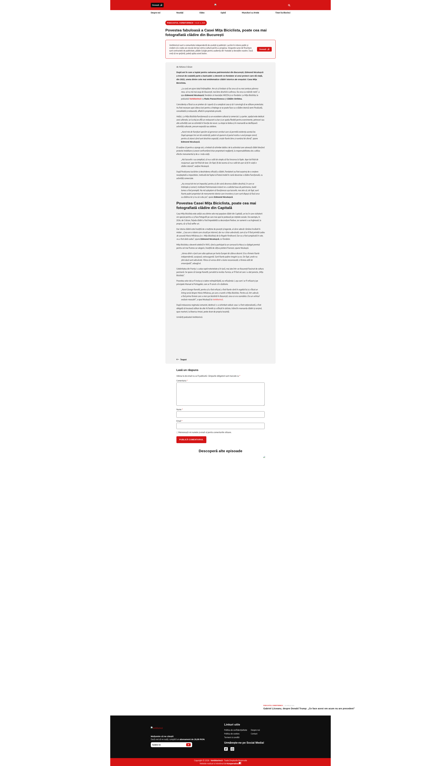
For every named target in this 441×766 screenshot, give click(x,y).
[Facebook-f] (226, 749)
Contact (254, 733)
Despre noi (155, 12)
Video (202, 12)
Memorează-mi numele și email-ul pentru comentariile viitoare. (205, 432)
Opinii (223, 12)
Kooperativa (233, 763)
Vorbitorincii (218, 299)
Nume (179, 409)
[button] (289, 5)
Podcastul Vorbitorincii (180, 23)
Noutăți (179, 12)
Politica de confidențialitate (235, 730)
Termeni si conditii (231, 737)
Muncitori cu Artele (250, 12)
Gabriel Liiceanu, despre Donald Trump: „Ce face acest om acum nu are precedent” (309, 708)
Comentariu (182, 381)
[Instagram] (232, 749)
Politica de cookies (231, 733)
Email (179, 421)
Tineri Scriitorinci (282, 12)
